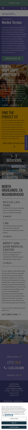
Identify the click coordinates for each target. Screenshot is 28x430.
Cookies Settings (14, 418)
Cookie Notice (9, 415)
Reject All (14, 422)
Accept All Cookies (13, 427)
